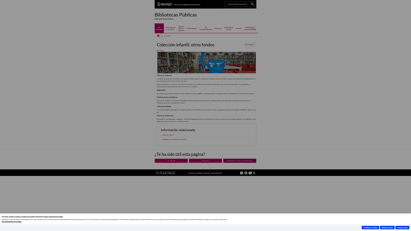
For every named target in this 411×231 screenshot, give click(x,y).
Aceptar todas (402, 228)
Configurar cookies (370, 228)
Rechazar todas (387, 228)
